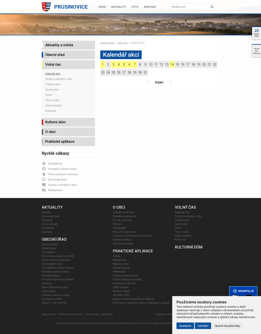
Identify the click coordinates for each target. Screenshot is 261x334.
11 (156, 64)
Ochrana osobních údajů (56, 295)
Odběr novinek (121, 287)
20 (204, 64)
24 (108, 72)
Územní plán (48, 291)
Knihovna (50, 110)
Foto (135, 7)
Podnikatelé (119, 228)
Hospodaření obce (52, 263)
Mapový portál (121, 263)
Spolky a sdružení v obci (58, 79)
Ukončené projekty (123, 243)
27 (124, 72)
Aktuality (118, 7)
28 (129, 72)
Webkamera (55, 190)
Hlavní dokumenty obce (55, 287)
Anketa (116, 256)
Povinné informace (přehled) (58, 279)
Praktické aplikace (59, 141)
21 (209, 64)
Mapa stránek (49, 314)
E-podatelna (55, 163)
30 (140, 72)
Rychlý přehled (50, 244)
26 (119, 72)
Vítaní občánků (53, 105)
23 (103, 72)
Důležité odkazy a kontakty (127, 279)
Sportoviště (51, 89)
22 (214, 64)
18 (193, 64)
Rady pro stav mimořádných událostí (133, 299)
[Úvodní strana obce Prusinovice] (47, 10)
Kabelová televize (122, 239)
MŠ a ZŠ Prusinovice (124, 231)
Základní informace (124, 212)
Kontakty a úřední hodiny (62, 169)
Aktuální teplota (121, 267)
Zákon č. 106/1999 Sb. (54, 302)
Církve (48, 95)
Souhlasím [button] (185, 325)
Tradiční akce (52, 84)
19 (198, 64)
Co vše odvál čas (122, 220)
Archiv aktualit (49, 224)
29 (135, 72)
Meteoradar (119, 271)
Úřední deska (49, 248)
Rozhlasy (47, 231)
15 (177, 64)
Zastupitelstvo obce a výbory (58, 267)
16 (182, 64)
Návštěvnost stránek (124, 283)
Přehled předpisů (51, 275)
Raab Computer (106, 323)
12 (161, 64)
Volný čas (122, 42)
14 (172, 64)
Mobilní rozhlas (121, 291)
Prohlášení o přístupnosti (70, 314)
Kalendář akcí (52, 73)
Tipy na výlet (52, 100)
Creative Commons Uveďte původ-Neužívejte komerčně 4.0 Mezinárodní (168, 323)
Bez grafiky (107, 314)
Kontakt (150, 7)
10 (151, 64)
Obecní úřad (55, 55)
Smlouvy (47, 283)
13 (166, 64)
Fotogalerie (48, 228)
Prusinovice (71, 7)
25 (113, 72)
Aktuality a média (59, 45)
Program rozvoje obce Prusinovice (132, 235)
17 (188, 64)
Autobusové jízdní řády (125, 275)
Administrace (92, 314)
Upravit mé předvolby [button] (227, 325)
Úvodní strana (107, 42)
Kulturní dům (55, 122)
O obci (50, 132)
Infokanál (47, 220)
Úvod (102, 7)
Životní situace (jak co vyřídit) (58, 256)
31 (145, 72)
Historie (117, 224)
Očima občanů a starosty (63, 174)
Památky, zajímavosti (125, 216)
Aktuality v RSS (121, 295)
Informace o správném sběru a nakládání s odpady (141, 302)
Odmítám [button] (203, 325)
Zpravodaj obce (57, 179)
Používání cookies (52, 299)
